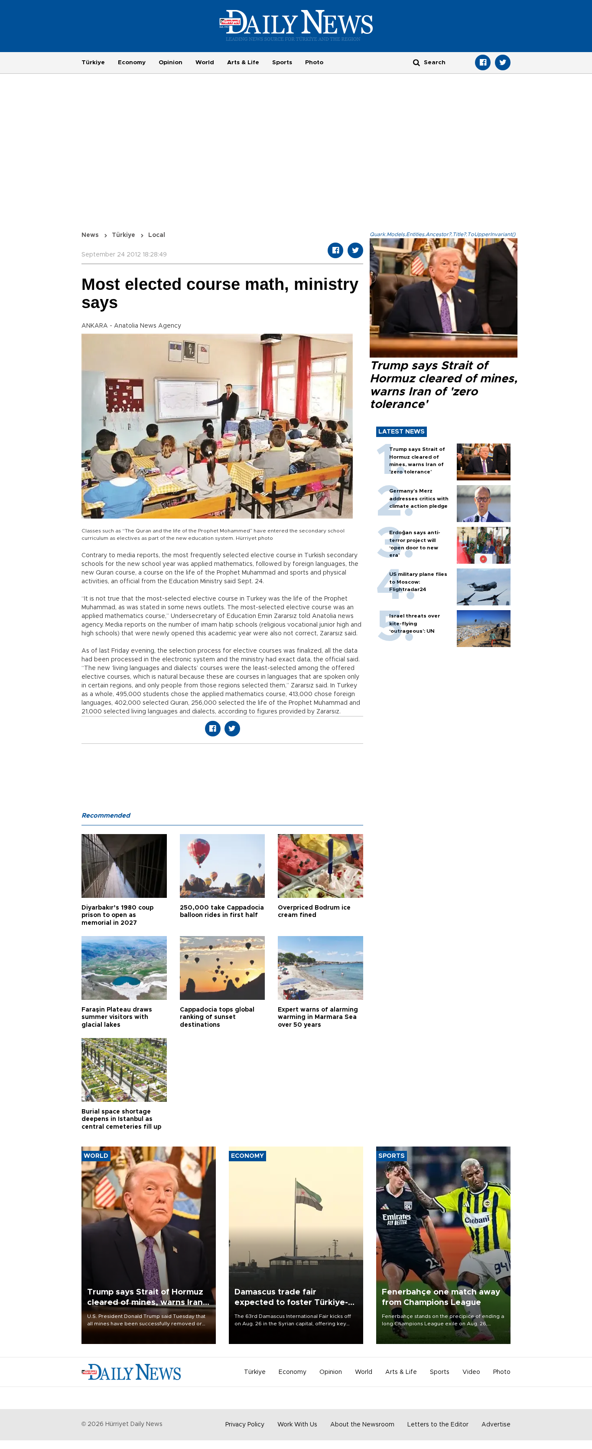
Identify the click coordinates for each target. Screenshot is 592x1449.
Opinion (170, 62)
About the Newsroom (362, 1425)
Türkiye (93, 62)
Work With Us (297, 1425)
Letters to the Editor (437, 1425)
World (204, 62)
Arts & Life (243, 62)
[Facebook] (483, 62)
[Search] (416, 62)
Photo (314, 62)
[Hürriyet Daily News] (296, 25)
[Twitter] (503, 62)
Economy (132, 62)
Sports (282, 62)
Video (471, 1372)
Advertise (496, 1425)
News (90, 235)
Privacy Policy (244, 1425)
